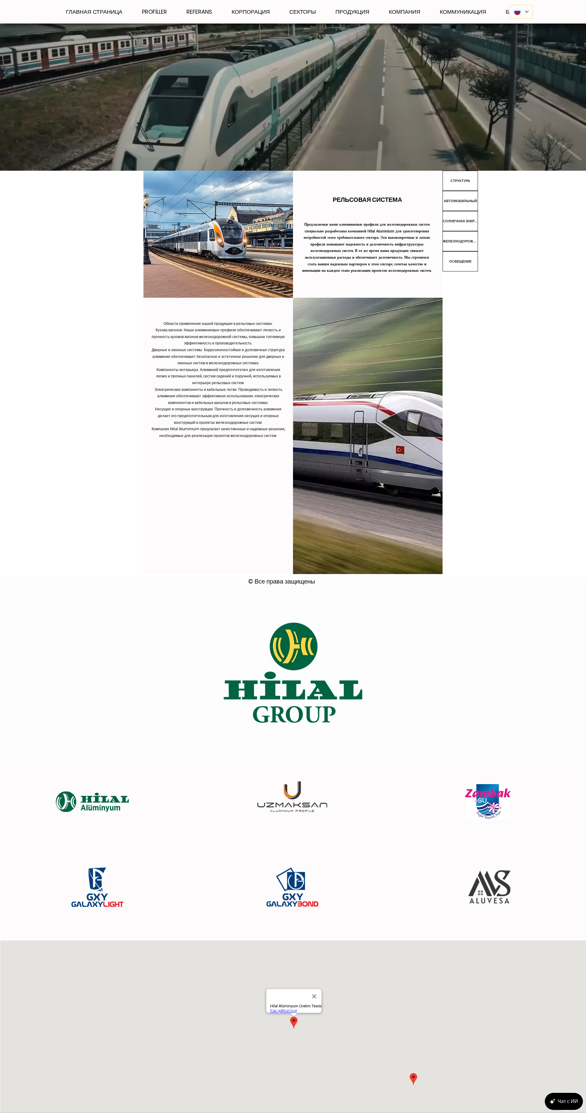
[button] (251, 12)
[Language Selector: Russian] (521, 12)
